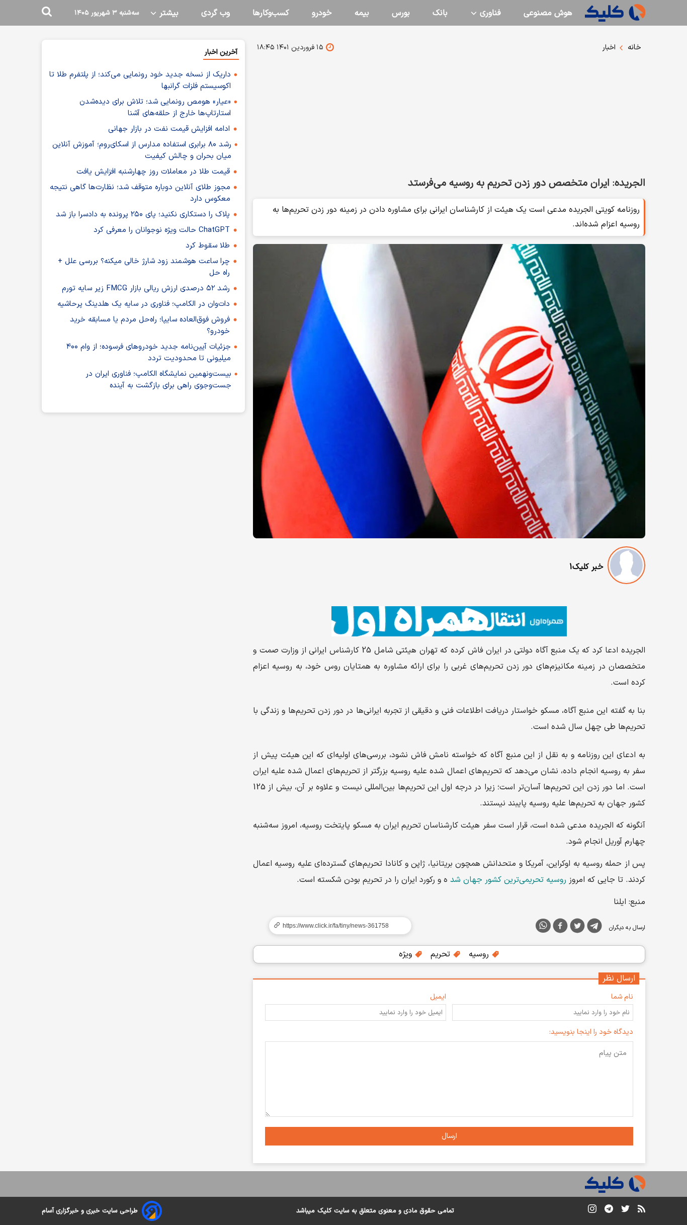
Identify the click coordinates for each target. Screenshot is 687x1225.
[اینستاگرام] (592, 1210)
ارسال (449, 1136)
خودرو (322, 13)
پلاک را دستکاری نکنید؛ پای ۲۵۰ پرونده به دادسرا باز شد (143, 214)
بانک (440, 13)
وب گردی (215, 13)
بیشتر (168, 13)
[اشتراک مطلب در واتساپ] (543, 926)
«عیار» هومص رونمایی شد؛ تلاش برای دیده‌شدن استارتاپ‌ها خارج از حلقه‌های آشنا (155, 107)
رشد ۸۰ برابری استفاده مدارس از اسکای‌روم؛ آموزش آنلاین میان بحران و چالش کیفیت (141, 150)
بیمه (362, 13)
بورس (401, 13)
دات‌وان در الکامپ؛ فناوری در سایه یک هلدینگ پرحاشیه (143, 304)
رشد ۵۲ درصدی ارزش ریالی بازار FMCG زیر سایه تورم (146, 288)
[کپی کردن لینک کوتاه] (336, 925)
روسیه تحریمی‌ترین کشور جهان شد (508, 880)
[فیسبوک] (560, 927)
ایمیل (438, 997)
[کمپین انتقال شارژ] (449, 621)
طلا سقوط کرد (208, 246)
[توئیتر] (577, 927)
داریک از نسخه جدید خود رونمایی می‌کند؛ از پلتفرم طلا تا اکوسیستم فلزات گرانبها (140, 80)
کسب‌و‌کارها (270, 13)
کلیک (324, 1211)
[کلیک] (615, 13)
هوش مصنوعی (548, 13)
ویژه (406, 954)
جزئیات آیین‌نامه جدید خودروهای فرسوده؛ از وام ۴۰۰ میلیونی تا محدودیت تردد (148, 352)
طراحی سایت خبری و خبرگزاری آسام (90, 1211)
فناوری (489, 13)
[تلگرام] (594, 927)
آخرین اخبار (221, 52)
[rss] (641, 1210)
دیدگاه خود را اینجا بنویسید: (591, 1032)
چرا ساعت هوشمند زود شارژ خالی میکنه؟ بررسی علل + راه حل (144, 267)
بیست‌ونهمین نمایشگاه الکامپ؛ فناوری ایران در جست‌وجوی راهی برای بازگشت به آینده (158, 379)
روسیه (480, 954)
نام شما (622, 997)
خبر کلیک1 (586, 567)
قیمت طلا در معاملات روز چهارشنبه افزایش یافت (153, 172)
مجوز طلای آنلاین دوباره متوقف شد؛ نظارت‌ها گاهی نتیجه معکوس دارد (140, 193)
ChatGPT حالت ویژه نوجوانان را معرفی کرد (162, 230)
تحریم (442, 954)
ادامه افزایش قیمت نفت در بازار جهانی (169, 129)
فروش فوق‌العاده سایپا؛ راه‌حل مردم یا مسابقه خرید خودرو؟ (150, 325)
